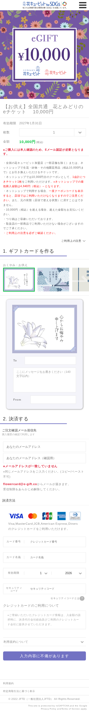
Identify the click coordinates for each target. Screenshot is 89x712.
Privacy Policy (49, 709)
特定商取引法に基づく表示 (19, 691)
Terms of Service (70, 709)
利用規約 (8, 683)
